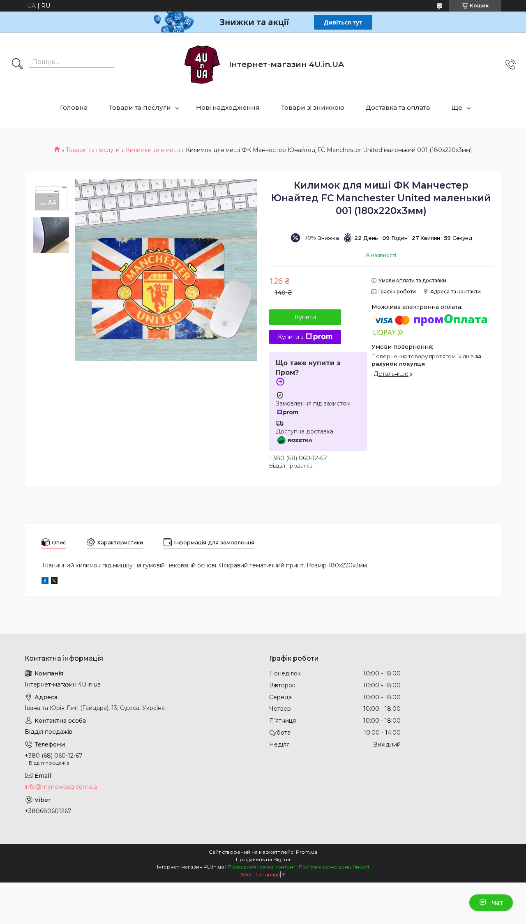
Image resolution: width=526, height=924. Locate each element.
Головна (74, 107)
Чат (497, 902)
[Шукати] (17, 64)
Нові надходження (228, 107)
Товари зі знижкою (312, 107)
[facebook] (45, 581)
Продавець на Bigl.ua (263, 859)
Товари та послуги (140, 107)
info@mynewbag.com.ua (61, 786)
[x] (54, 581)
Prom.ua (306, 852)
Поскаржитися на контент (261, 867)
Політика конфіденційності (334, 867)
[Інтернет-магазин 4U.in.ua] (202, 64)
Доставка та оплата (398, 107)
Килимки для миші (153, 150)
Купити (305, 317)
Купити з (291, 337)
